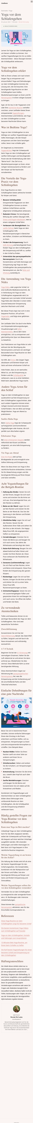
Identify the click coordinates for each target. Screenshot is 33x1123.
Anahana (4, 3)
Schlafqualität (18, 375)
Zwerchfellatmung (8, 636)
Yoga (10, 11)
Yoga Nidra (5, 287)
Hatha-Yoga (10, 423)
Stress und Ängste (10, 219)
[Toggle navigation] (31, 3)
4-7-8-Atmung (22, 653)
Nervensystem (6, 98)
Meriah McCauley (24, 22)
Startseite (4, 11)
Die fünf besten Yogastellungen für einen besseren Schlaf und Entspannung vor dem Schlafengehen (16, 952)
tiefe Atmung (8, 245)
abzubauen (21, 219)
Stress (13, 360)
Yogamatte (5, 316)
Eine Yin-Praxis (6, 457)
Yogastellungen (18, 113)
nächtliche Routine (16, 108)
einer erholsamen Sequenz (14, 440)
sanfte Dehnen (8, 228)
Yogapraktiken (6, 150)
